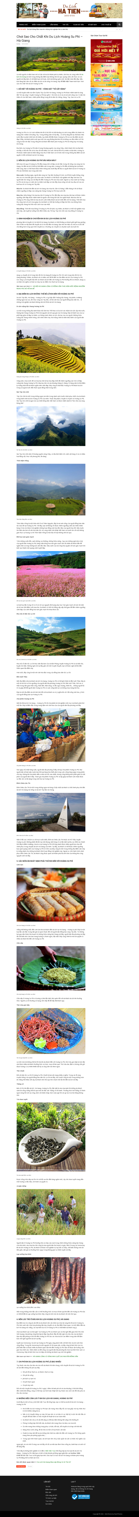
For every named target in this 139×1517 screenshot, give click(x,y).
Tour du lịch (49, 1501)
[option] (74, 29)
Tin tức (65, 25)
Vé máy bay (92, 25)
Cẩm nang (54, 25)
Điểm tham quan (38, 25)
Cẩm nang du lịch (51, 1495)
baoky (18, 44)
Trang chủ (23, 25)
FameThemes (118, 1514)
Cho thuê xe (106, 25)
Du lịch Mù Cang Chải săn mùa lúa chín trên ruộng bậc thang (48, 29)
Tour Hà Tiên (78, 25)
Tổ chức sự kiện (50, 1498)
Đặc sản (48, 1492)
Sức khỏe (48, 1504)
